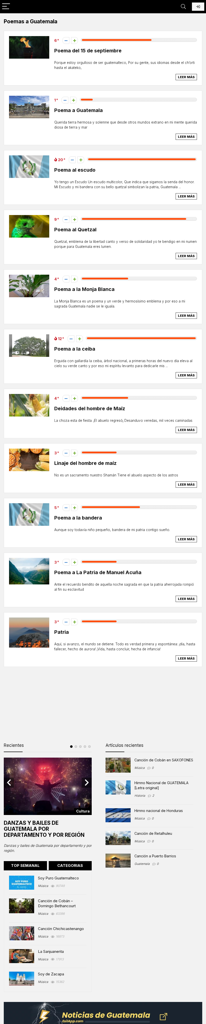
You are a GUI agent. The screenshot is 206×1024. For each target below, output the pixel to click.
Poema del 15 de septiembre (88, 51)
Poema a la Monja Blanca (84, 289)
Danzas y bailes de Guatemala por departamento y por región (44, 829)
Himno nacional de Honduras (158, 810)
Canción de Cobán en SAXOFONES (163, 760)
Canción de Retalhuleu (153, 833)
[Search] (183, 6)
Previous (9, 783)
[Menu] (6, 6)
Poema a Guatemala (78, 110)
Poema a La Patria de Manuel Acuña (97, 572)
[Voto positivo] (74, 40)
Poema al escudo (74, 170)
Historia (139, 795)
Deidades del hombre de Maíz (89, 408)
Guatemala (142, 864)
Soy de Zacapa (51, 974)
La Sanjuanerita (51, 951)
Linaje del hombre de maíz (85, 463)
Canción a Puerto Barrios (155, 856)
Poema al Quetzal (75, 230)
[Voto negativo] (66, 40)
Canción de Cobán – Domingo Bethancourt (57, 903)
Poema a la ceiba (74, 349)
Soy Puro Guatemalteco (58, 878)
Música (43, 886)
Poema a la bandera (78, 518)
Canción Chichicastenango (61, 928)
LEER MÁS (186, 77)
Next (87, 783)
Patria (61, 632)
